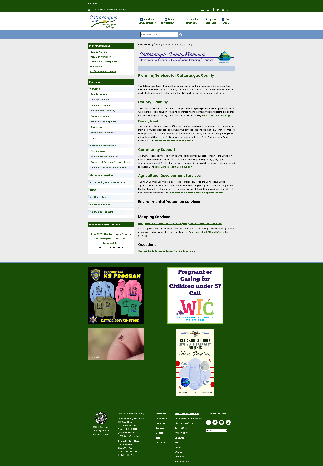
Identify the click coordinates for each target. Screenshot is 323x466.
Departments (162, 423)
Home (141, 44)
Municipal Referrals (100, 99)
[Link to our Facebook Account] (214, 10)
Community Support (156, 149)
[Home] (103, 21)
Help (177, 442)
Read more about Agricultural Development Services (196, 192)
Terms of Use (181, 428)
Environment (96, 66)
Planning (149, 44)
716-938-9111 (126, 436)
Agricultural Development (103, 61)
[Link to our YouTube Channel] (229, 422)
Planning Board (148, 121)
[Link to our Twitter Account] (218, 10)
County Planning (153, 102)
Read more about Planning (216, 115)
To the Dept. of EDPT (101, 211)
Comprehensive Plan (102, 175)
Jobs (158, 437)
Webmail (179, 452)
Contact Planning (100, 204)
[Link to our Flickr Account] (224, 10)
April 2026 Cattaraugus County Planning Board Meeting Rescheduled (100, 238)
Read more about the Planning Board (174, 140)
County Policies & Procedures (188, 418)
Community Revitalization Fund (108, 182)
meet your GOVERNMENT (146, 21)
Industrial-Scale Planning (103, 110)
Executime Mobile (183, 461)
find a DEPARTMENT (168, 21)
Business (160, 428)
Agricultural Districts (101, 116)
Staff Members (98, 197)
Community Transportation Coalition (109, 167)
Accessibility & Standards (187, 413)
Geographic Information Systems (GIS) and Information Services (180, 223)
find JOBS (226, 21)
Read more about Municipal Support (173, 166)
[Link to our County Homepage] (90, 10)
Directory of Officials (184, 423)
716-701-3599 (130, 451)
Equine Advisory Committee (104, 156)
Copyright (179, 437)
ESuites (178, 447)
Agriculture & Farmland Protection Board (110, 162)
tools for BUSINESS (192, 21)
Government (162, 418)
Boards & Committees (103, 145)
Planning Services (99, 45)
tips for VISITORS (211, 21)
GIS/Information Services (103, 71)
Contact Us (205, 10)
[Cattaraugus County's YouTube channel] (229, 10)
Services (95, 88)
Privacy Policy (181, 433)
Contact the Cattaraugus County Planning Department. (167, 250)
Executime (179, 457)
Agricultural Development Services (169, 175)
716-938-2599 (130, 429)
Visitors (159, 433)
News (93, 189)
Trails (93, 138)
